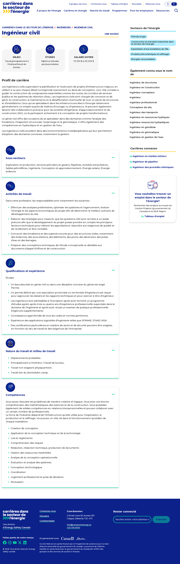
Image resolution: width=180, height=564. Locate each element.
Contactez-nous (99, 4)
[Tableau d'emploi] (153, 199)
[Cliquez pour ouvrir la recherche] (176, 11)
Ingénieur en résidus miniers (149, 156)
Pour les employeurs (141, 10)
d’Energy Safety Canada (16, 527)
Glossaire (44, 516)
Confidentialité (47, 521)
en (168, 4)
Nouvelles (137, 4)
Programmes (119, 10)
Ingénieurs (64, 27)
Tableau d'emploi (119, 4)
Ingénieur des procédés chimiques (153, 167)
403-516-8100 (73, 528)
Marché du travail (99, 10)
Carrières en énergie (75, 10)
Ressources (162, 10)
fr (174, 4)
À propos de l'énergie (49, 10)
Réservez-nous (152, 4)
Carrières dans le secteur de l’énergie (28, 27)
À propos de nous (78, 4)
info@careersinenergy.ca (79, 525)
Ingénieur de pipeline (145, 162)
